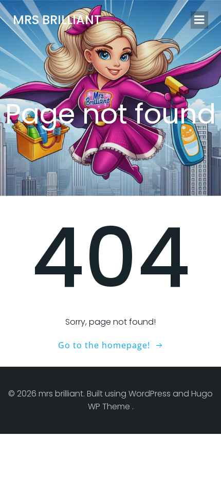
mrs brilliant (57, 19)
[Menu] (199, 20)
